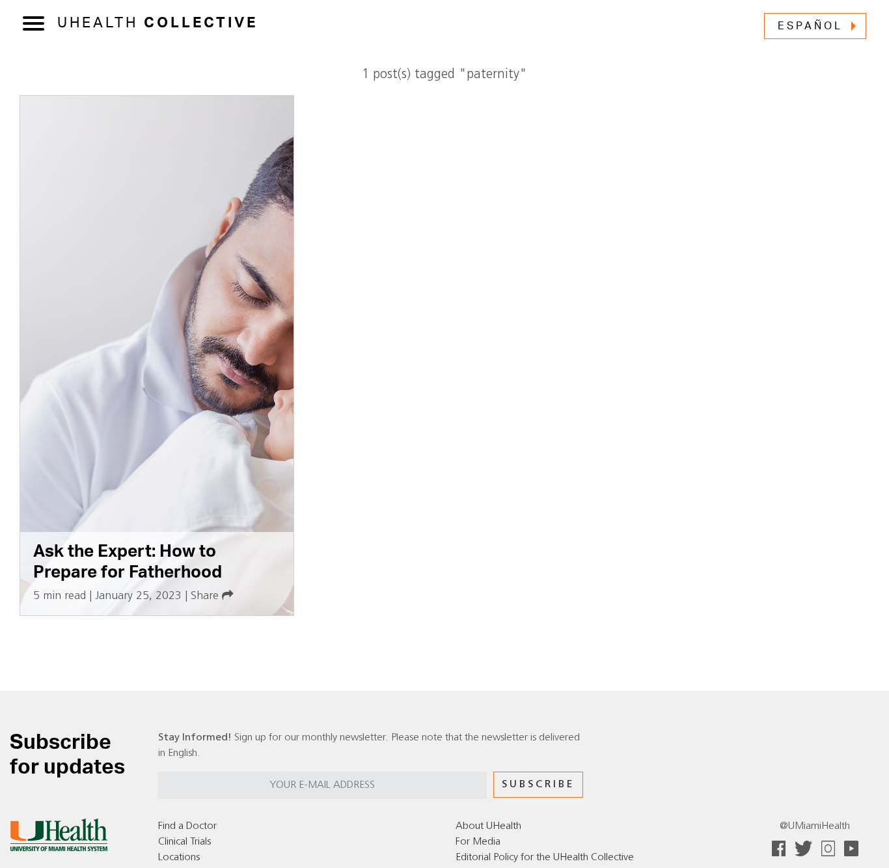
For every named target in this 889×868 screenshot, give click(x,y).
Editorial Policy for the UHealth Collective (545, 857)
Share (206, 596)
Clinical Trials (184, 842)
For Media (478, 842)
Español (810, 26)
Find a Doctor (187, 826)
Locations (179, 857)
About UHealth (488, 826)
